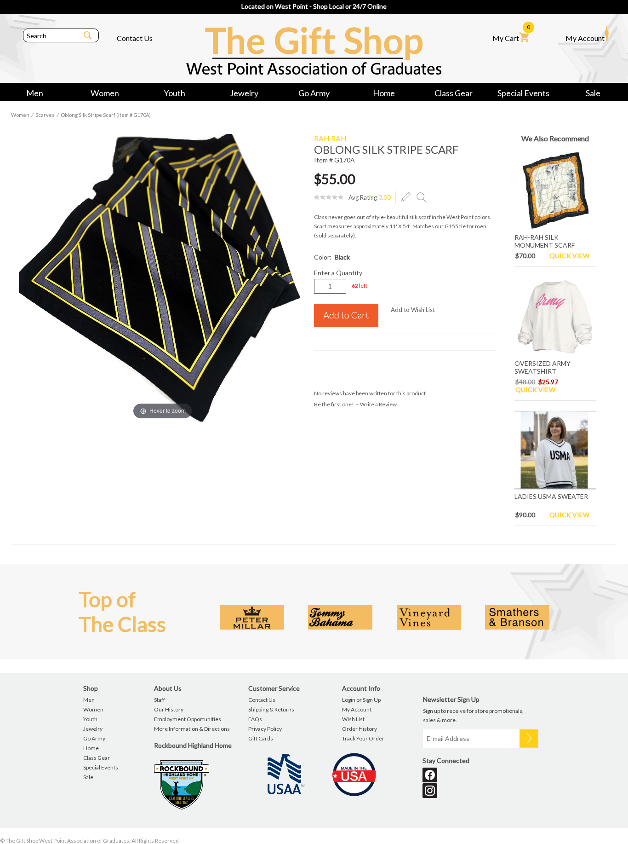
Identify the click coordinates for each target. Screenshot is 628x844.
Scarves (45, 115)
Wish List (353, 719)
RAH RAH (330, 138)
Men (34, 93)
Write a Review (378, 404)
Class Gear (453, 93)
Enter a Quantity (338, 273)
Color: (332, 257)
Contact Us (135, 38)
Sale (593, 93)
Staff (159, 699)
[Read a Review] (421, 196)
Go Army (314, 93)
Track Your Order (363, 738)
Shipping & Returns (271, 709)
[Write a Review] (405, 196)
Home (384, 93)
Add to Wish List (413, 309)
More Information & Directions (192, 728)
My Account (585, 38)
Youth (174, 93)
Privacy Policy (265, 728)
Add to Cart (346, 315)
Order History (359, 728)
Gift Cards (260, 738)
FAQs (255, 719)
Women (105, 93)
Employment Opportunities (187, 719)
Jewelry (244, 93)
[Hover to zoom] (163, 277)
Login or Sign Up (361, 699)
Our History (168, 709)
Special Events (523, 93)
